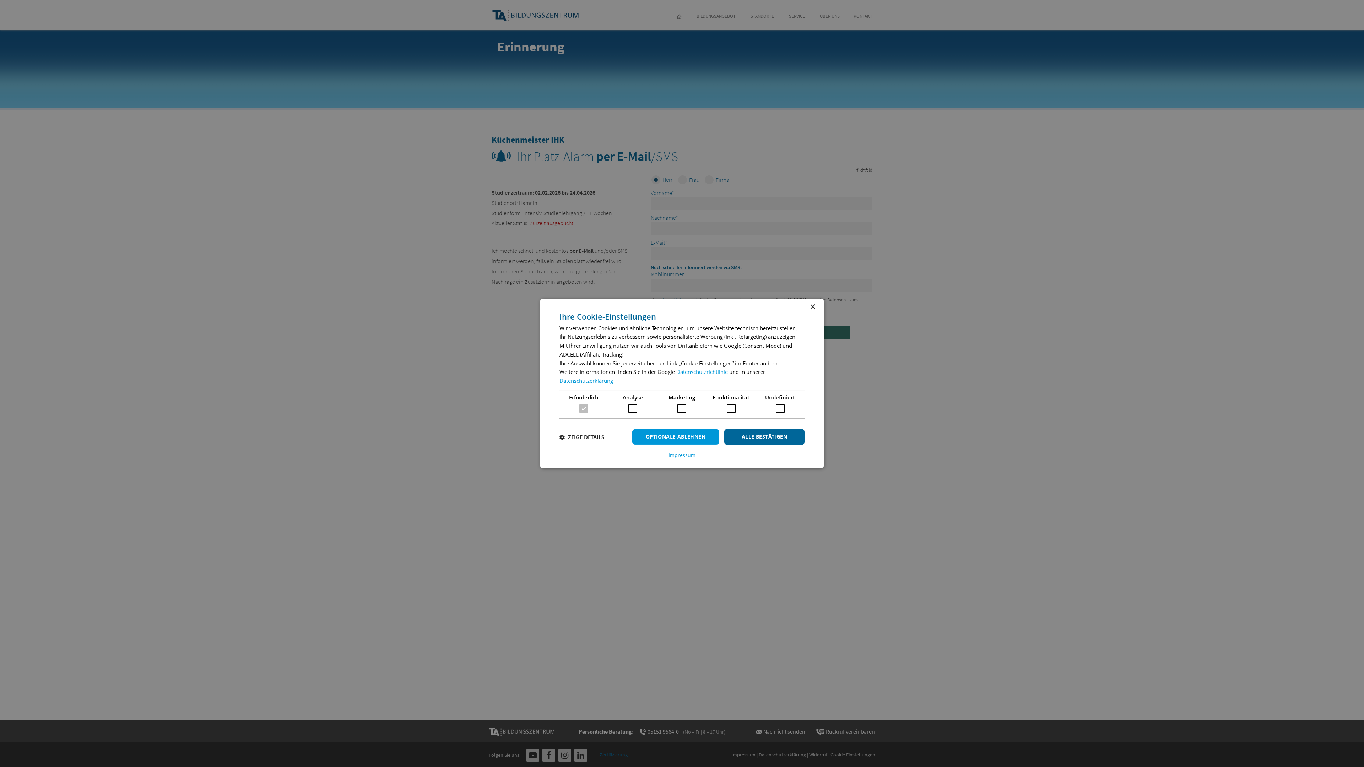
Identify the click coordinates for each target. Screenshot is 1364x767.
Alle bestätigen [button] (764, 436)
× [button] (812, 307)
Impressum (682, 455)
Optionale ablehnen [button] (675, 436)
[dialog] (682, 383)
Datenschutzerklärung (586, 380)
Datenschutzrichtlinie (702, 371)
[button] (581, 437)
